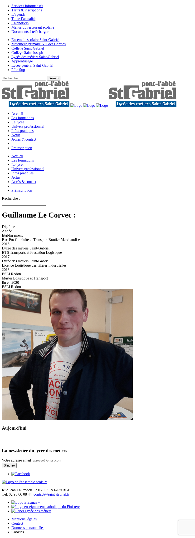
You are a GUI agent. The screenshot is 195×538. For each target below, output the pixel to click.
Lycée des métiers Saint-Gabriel (35, 57)
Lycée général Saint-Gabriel (32, 65)
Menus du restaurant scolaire (32, 27)
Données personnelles (27, 528)
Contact (17, 523)
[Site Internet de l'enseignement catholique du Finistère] (45, 507)
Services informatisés (27, 6)
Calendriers (20, 23)
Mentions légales (24, 519)
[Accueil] (24, 482)
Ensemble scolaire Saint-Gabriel (35, 40)
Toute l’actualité (23, 19)
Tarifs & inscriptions (26, 10)
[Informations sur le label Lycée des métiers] (31, 511)
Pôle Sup (18, 70)
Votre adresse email (16, 460)
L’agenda (18, 14)
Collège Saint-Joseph (27, 53)
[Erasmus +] (25, 502)
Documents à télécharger (30, 32)
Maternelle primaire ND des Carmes (38, 44)
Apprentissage (22, 61)
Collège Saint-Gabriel (27, 48)
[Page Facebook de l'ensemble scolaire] (20, 474)
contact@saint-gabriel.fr (51, 494)
